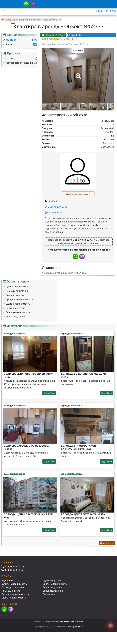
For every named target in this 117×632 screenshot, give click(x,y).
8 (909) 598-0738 (106, 10)
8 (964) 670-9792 (57, 206)
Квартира (11, 19)
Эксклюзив (49, 594)
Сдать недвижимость (13, 597)
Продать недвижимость (15, 594)
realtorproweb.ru (75, 627)
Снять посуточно (52, 587)
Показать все (106, 543)
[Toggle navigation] (3, 11)
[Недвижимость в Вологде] (2, 19)
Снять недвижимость (55, 583)
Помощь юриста (10, 590)
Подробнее (49, 393)
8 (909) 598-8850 (14, 570)
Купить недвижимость (14, 583)
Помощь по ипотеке (12, 587)
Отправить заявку (79, 194)
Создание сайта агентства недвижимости (64, 622)
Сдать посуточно (52, 580)
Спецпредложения (53, 590)
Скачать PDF (54, 212)
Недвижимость (10, 580)
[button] (78, 74)
